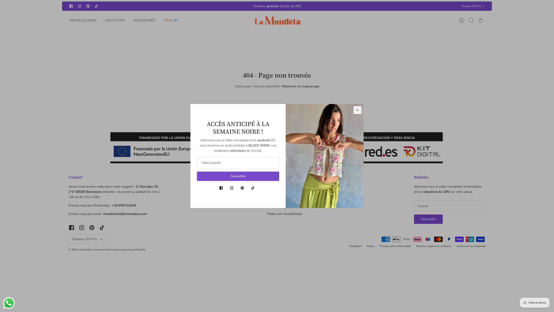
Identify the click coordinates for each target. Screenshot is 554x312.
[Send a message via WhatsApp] (9, 303)
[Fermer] (357, 110)
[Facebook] (221, 188)
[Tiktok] (253, 188)
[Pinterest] (242, 188)
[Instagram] (231, 188)
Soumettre (238, 176)
